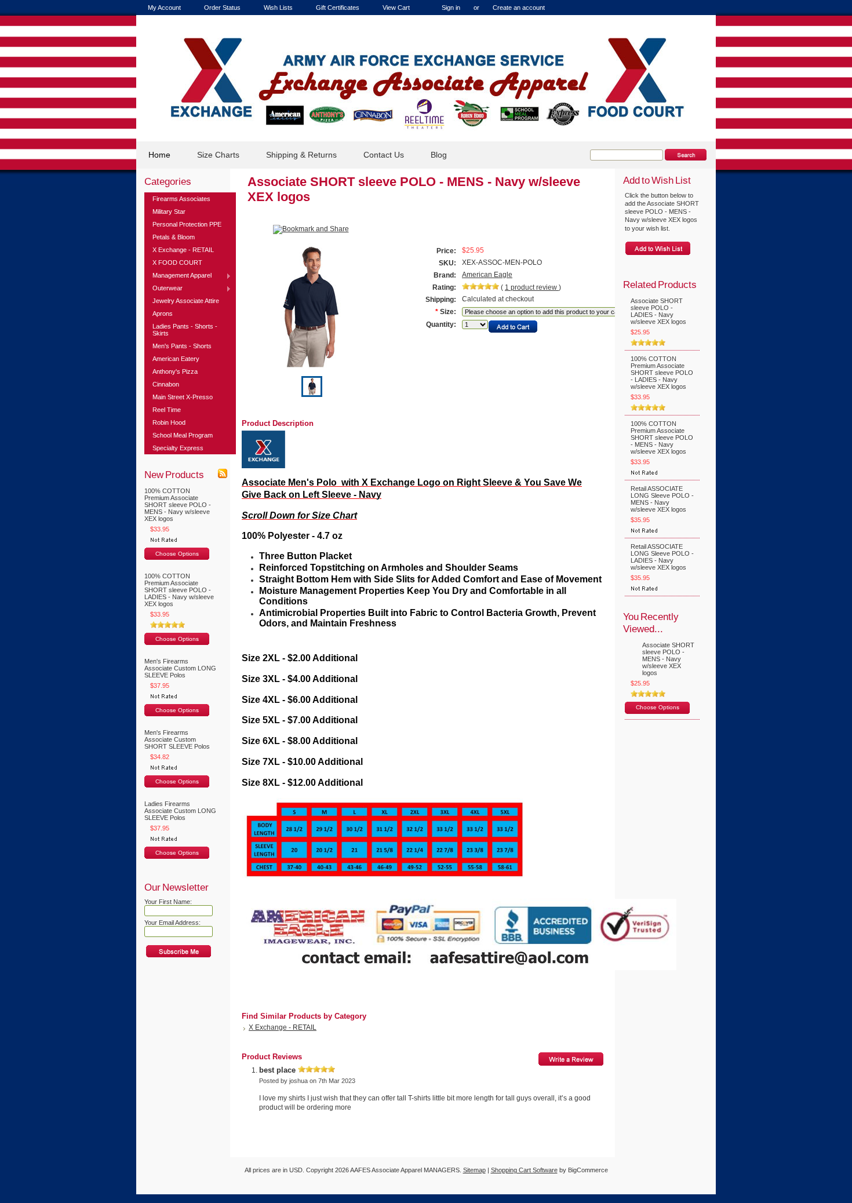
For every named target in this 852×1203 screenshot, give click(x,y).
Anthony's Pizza (175, 371)
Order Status (222, 7)
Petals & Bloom (173, 237)
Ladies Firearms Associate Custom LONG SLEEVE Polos (180, 810)
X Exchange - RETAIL (183, 249)
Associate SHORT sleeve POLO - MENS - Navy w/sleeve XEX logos (668, 658)
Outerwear (163, 289)
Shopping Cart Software (524, 1169)
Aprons (162, 313)
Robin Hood (168, 422)
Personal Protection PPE (186, 224)
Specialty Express (177, 447)
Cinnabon (165, 384)
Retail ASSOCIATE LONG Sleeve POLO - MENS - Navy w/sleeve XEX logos (662, 499)
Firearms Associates (181, 198)
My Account (164, 7)
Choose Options (177, 554)
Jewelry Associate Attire (185, 300)
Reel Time (166, 409)
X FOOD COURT (177, 262)
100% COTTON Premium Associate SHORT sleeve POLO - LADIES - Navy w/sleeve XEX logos (179, 590)
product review (532, 287)
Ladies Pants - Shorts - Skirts (184, 330)
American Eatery (175, 358)
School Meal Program (182, 435)
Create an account (519, 7)
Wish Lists (278, 7)
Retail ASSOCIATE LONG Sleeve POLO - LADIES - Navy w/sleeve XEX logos (662, 557)
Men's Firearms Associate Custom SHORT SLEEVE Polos (177, 739)
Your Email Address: (172, 922)
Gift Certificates (337, 7)
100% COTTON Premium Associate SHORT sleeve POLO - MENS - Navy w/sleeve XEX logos (177, 504)
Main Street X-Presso (182, 396)
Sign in (451, 7)
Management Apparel (178, 276)
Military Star (168, 211)
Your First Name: (168, 901)
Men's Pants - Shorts (182, 345)
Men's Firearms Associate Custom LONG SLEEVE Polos (180, 668)
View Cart (396, 7)
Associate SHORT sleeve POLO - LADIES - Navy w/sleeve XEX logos (658, 311)
